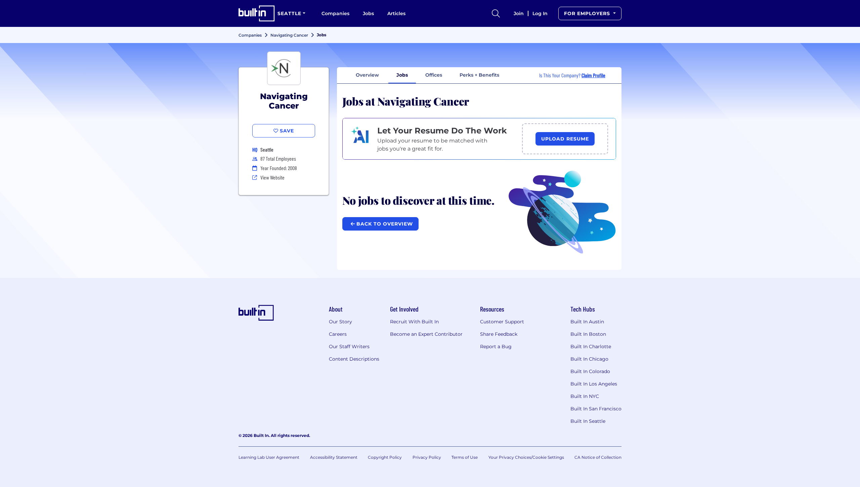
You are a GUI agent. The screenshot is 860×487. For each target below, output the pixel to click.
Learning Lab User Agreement (269, 457)
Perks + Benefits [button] (479, 75)
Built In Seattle (587, 421)
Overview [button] (367, 75)
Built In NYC (584, 396)
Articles (396, 13)
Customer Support (502, 322)
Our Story (340, 322)
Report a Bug (496, 346)
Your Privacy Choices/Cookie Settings (526, 457)
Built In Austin (587, 322)
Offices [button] (433, 75)
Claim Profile (593, 75)
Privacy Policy (427, 457)
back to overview (384, 224)
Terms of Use (465, 457)
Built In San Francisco (595, 409)
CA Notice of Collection (597, 457)
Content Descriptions (354, 359)
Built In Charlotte (590, 346)
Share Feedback (498, 334)
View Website (272, 177)
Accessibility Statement (333, 457)
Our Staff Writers (349, 346)
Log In (540, 13)
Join (519, 13)
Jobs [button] (402, 75)
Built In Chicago (589, 359)
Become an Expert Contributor (426, 334)
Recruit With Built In (414, 322)
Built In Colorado (590, 371)
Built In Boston (588, 334)
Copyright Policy (385, 457)
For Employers (588, 13)
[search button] (496, 13)
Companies (335, 13)
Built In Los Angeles (593, 384)
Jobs (368, 13)
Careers (338, 334)
